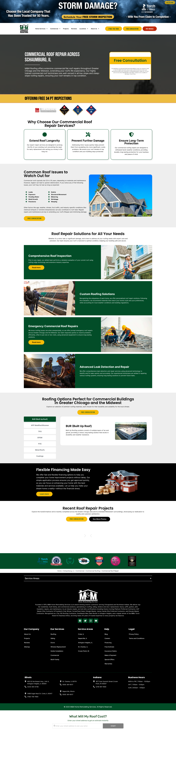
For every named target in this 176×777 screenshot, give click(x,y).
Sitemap (27, 647)
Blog (106, 634)
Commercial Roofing (93, 571)
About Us (94, 29)
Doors (53, 643)
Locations (82, 29)
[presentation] (80, 621)
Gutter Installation (57, 651)
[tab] (40, 419)
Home (59, 571)
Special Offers (109, 659)
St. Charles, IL (83, 647)
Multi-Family (55, 659)
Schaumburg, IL (68, 571)
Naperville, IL (82, 638)
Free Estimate (109, 647)
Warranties (108, 664)
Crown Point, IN (83, 651)
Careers (107, 638)
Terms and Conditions (136, 638)
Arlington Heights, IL (85, 643)
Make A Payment (110, 655)
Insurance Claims (111, 651)
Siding (53, 638)
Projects (66, 29)
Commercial (80, 571)
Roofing (53, 634)
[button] (170, 2)
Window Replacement (58, 647)
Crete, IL (81, 634)
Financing (108, 643)
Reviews (74, 29)
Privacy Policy (133, 74)
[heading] (39, 682)
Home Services (40, 29)
